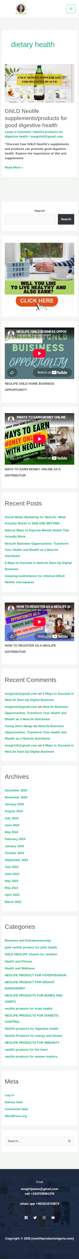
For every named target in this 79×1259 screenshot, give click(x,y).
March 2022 (13, 902)
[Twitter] (35, 1217)
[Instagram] (44, 1217)
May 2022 (11, 888)
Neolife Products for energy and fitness (33, 1036)
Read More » (14, 167)
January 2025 (14, 804)
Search (40, 211)
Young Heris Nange (19, 726)
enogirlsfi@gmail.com (21, 693)
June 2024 (12, 825)
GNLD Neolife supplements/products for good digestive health (36, 118)
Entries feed (13, 1102)
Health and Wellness (20, 968)
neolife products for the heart (26, 1049)
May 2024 (11, 832)
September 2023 (16, 860)
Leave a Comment (18, 132)
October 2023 (14, 853)
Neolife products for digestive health (31, 1028)
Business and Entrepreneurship (28, 940)
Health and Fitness (18, 961)
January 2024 (14, 846)
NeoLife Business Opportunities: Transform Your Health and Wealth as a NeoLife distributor (37, 550)
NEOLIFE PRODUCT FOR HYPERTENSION (35, 975)
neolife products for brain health (28, 1008)
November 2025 (16, 797)
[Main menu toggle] (71, 9)
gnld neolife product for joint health (31, 947)
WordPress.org (16, 1116)
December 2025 (16, 790)
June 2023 (12, 874)
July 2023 (11, 867)
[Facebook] (26, 1217)
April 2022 (12, 895)
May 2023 (11, 881)
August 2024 (14, 811)
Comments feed (16, 1109)
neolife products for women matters (31, 1056)
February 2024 (15, 839)
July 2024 (11, 818)
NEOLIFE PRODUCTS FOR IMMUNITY (32, 1042)
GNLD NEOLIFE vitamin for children (31, 954)
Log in (9, 1095)
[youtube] (53, 1217)
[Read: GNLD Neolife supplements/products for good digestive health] (39, 83)
